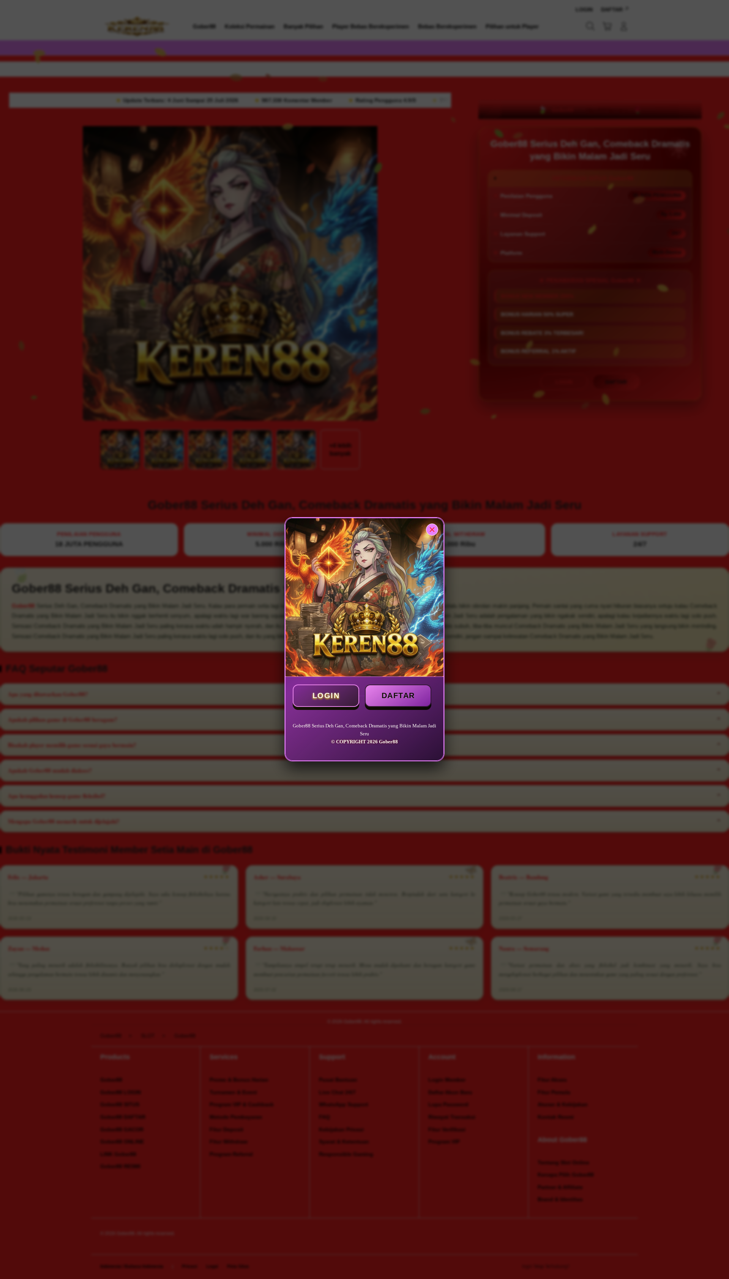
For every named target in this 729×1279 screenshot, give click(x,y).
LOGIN (326, 695)
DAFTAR (398, 695)
